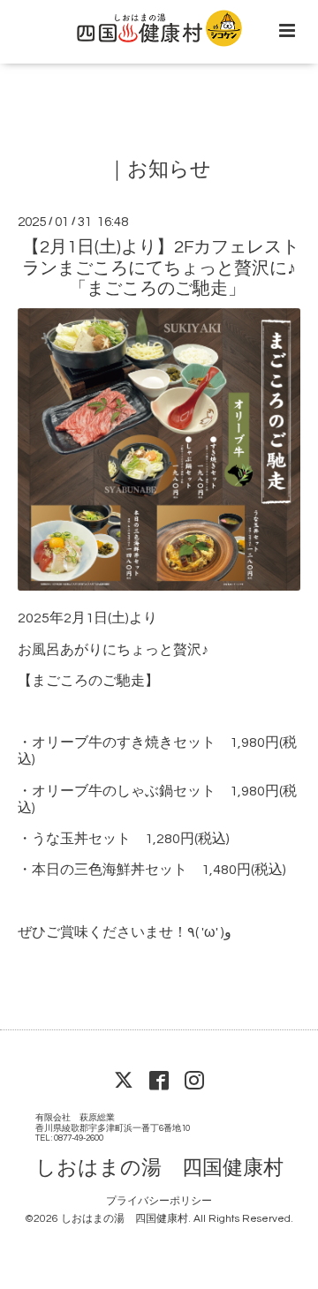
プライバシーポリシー (159, 1201)
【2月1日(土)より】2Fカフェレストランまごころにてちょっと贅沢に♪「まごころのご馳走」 (160, 268)
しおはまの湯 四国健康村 (159, 1167)
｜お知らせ (159, 170)
